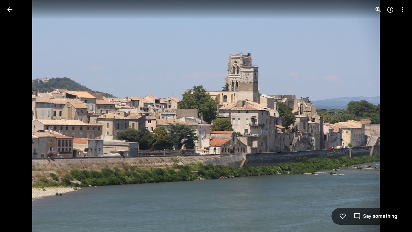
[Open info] (390, 10)
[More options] (402, 10)
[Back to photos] (9, 9)
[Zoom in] (378, 10)
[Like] (342, 216)
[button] (16, 116)
